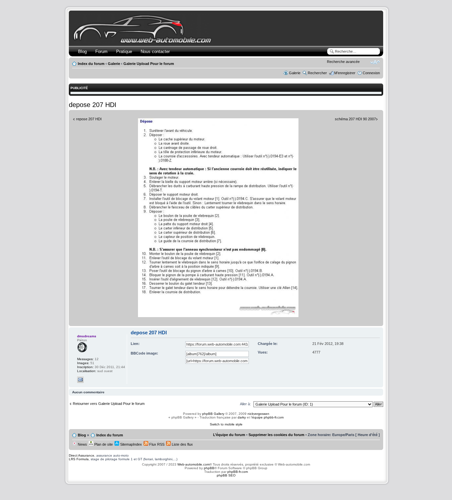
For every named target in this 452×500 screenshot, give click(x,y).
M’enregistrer (344, 73)
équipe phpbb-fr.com (268, 417)
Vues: (263, 352)
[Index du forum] (143, 41)
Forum (101, 51)
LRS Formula (79, 459)
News (82, 444)
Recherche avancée (343, 62)
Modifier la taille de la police (375, 62)
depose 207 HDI (92, 104)
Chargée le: (268, 344)
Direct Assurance (81, 455)
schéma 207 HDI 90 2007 (355, 119)
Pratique (124, 51)
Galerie (114, 64)
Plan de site (103, 444)
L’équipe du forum (229, 435)
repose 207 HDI (89, 119)
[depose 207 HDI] (218, 316)
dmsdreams (86, 336)
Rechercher (317, 73)
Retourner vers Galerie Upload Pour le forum (109, 404)
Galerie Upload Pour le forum (148, 64)
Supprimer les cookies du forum (276, 435)
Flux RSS (156, 444)
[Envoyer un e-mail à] (80, 379)
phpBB (209, 468)
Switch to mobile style (226, 424)
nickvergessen (258, 414)
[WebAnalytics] (226, 488)
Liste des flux (182, 444)
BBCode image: (144, 353)
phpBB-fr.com (237, 471)
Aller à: (245, 404)
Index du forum (91, 64)
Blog (82, 51)
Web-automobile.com (192, 464)
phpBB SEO (226, 475)
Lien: (135, 344)
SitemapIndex (130, 444)
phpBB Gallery (213, 414)
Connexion (371, 73)
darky (242, 417)
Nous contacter (155, 51)
